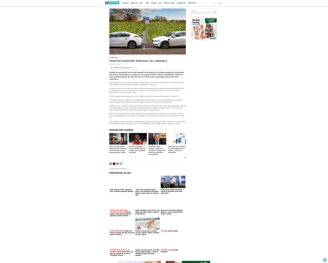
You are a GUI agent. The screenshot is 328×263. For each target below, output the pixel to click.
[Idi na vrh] (325, 260)
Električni (124, 168)
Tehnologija (192, 3)
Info (140, 3)
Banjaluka (134, 3)
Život (160, 3)
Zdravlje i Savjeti (169, 3)
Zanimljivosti (181, 3)
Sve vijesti (125, 3)
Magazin (154, 3)
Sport (147, 3)
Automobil (117, 168)
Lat (219, 3)
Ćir (222, 3)
